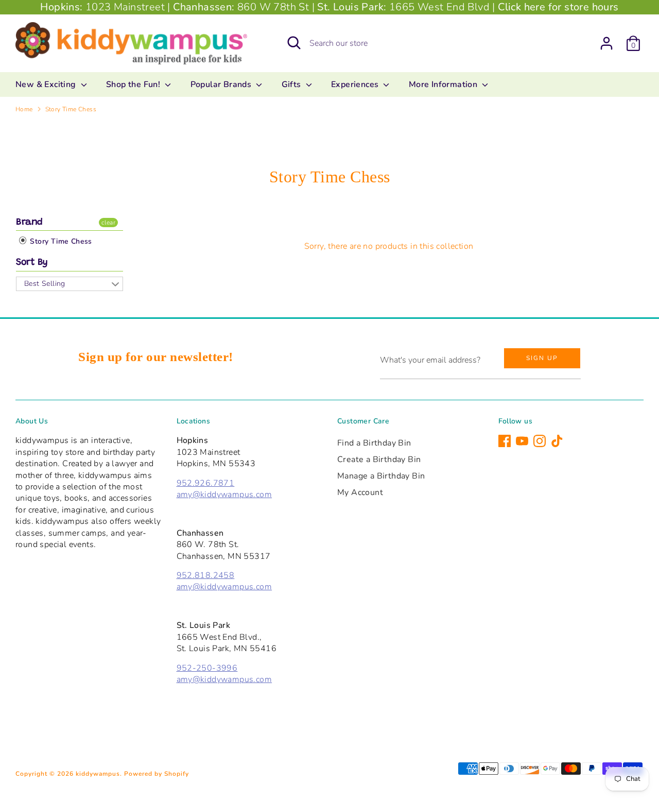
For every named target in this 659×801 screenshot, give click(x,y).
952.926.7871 (206, 483)
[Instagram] (539, 441)
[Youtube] (522, 441)
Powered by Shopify (156, 774)
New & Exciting (46, 84)
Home (24, 109)
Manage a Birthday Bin (381, 476)
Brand (29, 222)
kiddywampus (98, 774)
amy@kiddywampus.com (224, 494)
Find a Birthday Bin (374, 443)
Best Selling (44, 283)
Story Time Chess (70, 109)
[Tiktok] (557, 441)
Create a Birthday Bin (379, 459)
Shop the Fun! (134, 84)
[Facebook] (504, 441)
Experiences (356, 84)
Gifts (292, 84)
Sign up (542, 358)
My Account (360, 492)
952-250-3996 (207, 668)
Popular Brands (222, 84)
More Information (444, 84)
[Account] (606, 43)
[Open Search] (294, 42)
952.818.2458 (206, 575)
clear (108, 222)
